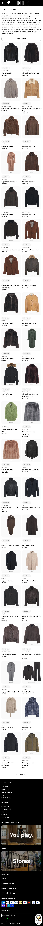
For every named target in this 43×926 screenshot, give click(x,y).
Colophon (5, 814)
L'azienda (4, 812)
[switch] (38, 923)
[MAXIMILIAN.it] (22, 3)
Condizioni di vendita (8, 883)
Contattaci (5, 786)
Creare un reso (6, 797)
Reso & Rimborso (7, 792)
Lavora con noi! (6, 809)
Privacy (4, 878)
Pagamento (5, 795)
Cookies (4, 881)
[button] (3, 3)
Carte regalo (5, 806)
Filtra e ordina (21, 38)
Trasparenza (5, 817)
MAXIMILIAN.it (17, 923)
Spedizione (5, 789)
